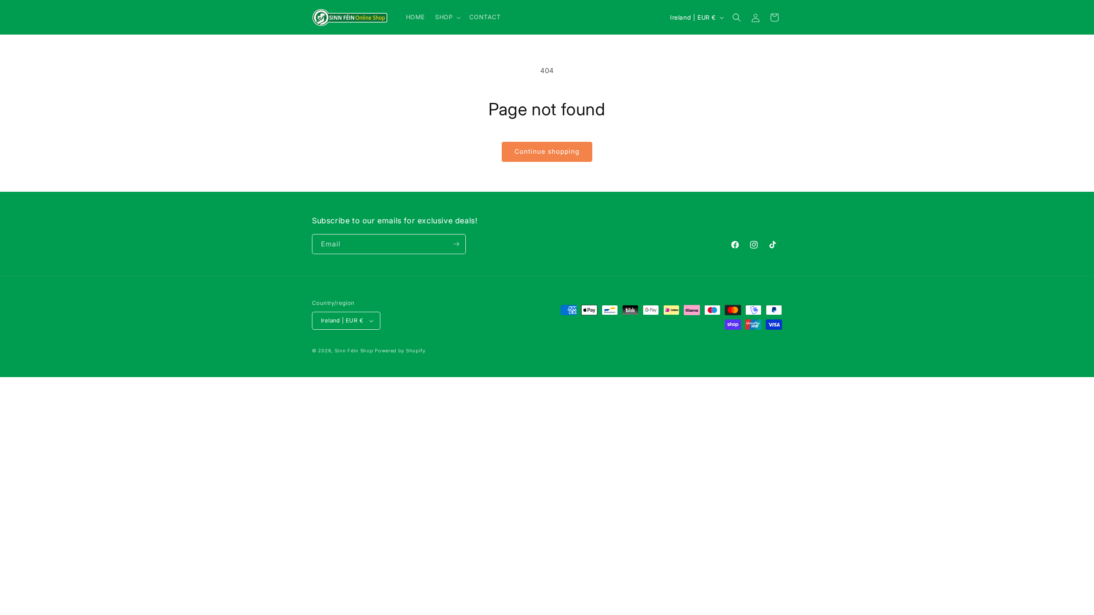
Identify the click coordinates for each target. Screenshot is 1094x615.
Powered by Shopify (400, 351)
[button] (447, 17)
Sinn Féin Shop (354, 351)
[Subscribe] (456, 244)
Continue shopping (547, 151)
